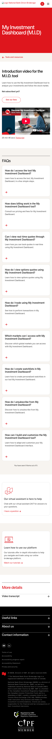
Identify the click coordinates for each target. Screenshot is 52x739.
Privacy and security (10, 667)
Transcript (20, 138)
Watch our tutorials (12, 563)
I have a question (11, 511)
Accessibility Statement (11, 663)
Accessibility (7, 656)
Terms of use (7, 652)
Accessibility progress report (13, 659)
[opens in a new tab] (26, 714)
